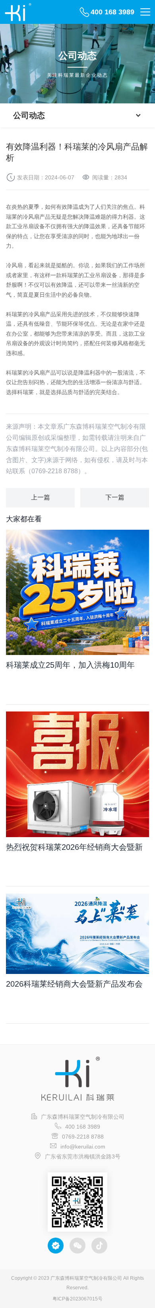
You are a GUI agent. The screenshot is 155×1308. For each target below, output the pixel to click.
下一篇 (114, 497)
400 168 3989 (112, 12)
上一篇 (40, 497)
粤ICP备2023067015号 (77, 1299)
